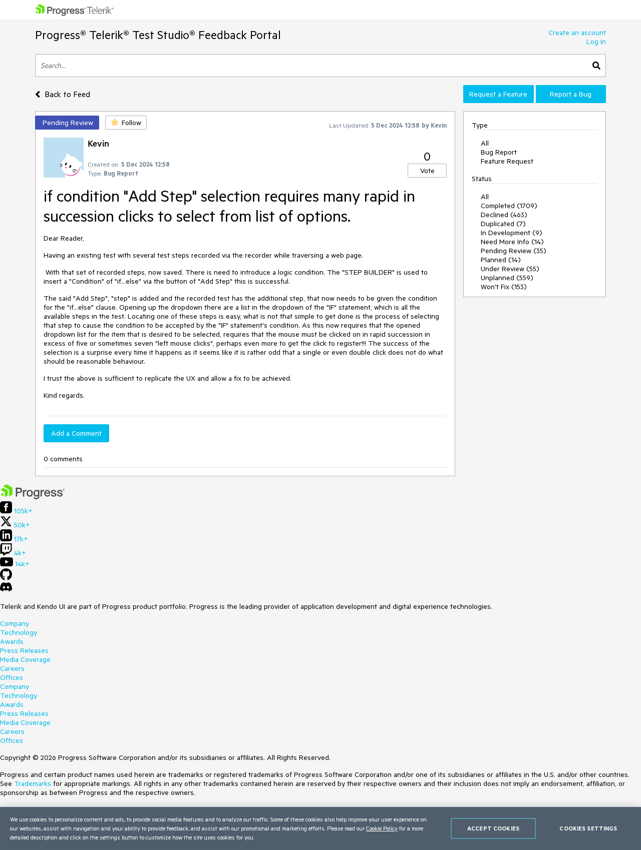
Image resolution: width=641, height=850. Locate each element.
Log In (596, 41)
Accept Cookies (493, 828)
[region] (320, 828)
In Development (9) (511, 232)
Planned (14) (501, 259)
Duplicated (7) (503, 223)
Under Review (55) (510, 268)
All (485, 143)
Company (14, 623)
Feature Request (507, 161)
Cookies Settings (588, 828)
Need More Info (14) (512, 241)
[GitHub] (6, 577)
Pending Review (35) (513, 250)
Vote (427, 170)
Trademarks (32, 783)
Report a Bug (570, 94)
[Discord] (6, 589)
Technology (18, 632)
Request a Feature (498, 94)
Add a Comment (76, 433)
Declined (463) (504, 214)
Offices (11, 677)
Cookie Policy (382, 828)
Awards (12, 641)
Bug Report (499, 152)
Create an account (577, 32)
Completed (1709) (509, 205)
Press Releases (24, 650)
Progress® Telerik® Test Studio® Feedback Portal (158, 35)
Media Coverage (25, 659)
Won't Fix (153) (504, 286)
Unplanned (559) (507, 277)
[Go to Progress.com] (32, 496)
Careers (12, 668)
